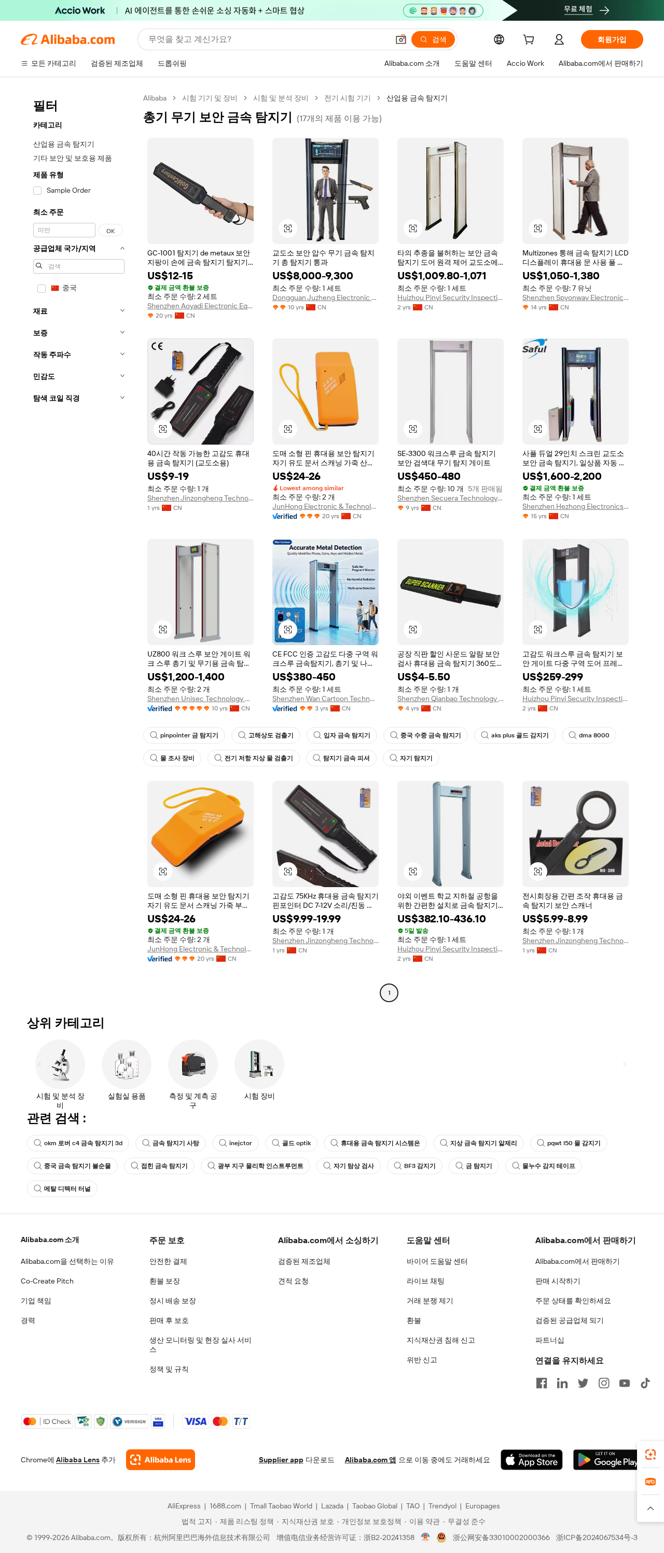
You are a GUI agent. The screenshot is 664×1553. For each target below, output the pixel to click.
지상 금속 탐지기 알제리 (483, 1143)
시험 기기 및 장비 (210, 98)
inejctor (240, 1143)
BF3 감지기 (420, 1166)
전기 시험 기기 (347, 98)
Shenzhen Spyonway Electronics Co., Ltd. (575, 297)
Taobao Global (374, 1506)
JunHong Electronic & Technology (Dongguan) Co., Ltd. (325, 506)
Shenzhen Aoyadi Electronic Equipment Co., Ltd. (200, 306)
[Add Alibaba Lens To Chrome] (160, 1459)
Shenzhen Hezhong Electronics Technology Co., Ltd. (575, 506)
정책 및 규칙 (169, 1369)
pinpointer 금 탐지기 (189, 735)
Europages (482, 1506)
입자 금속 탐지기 (347, 735)
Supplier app (281, 1460)
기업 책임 (36, 1300)
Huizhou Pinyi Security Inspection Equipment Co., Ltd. (450, 297)
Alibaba (155, 98)
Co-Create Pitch (47, 1281)
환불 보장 (164, 1281)
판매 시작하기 (557, 1281)
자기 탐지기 (416, 758)
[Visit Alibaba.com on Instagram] (604, 1383)
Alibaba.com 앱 (370, 1460)
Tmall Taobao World (281, 1506)
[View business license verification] (426, 1537)
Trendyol (442, 1506)
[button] (401, 39)
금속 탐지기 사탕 (176, 1143)
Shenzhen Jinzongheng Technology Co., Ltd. (200, 498)
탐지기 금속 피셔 (346, 758)
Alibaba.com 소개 (50, 1239)
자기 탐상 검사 (354, 1166)
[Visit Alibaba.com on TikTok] (645, 1383)
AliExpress (184, 1506)
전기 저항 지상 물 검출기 (259, 758)
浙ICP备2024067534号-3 (597, 1537)
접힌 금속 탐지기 (164, 1166)
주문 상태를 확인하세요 (573, 1300)
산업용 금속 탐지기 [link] (417, 98)
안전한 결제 (168, 1261)
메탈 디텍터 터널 (67, 1188)
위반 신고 (422, 1360)
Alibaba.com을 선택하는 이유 (67, 1261)
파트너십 (549, 1340)
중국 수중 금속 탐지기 (430, 735)
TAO (413, 1506)
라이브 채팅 (426, 1281)
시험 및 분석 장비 (281, 98)
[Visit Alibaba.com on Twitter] (583, 1383)
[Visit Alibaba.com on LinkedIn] (562, 1383)
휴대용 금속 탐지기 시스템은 (380, 1143)
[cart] (530, 41)
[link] (650, 1454)
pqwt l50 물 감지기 (574, 1143)
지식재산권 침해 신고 (441, 1340)
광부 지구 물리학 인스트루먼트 (260, 1166)
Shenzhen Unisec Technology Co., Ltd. (200, 698)
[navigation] (79, 546)
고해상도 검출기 (271, 735)
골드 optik (296, 1143)
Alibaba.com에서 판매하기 (577, 1261)
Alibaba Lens (78, 1460)
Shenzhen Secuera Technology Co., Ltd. (450, 498)
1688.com (225, 1506)
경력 (28, 1320)
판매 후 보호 (169, 1320)
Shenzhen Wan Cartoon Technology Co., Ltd (325, 698)
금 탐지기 (479, 1166)
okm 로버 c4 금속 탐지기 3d (83, 1143)
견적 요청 (293, 1281)
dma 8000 (594, 735)
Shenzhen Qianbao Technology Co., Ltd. (450, 698)
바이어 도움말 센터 (437, 1261)
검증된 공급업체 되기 (569, 1320)
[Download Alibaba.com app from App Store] (532, 1459)
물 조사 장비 (177, 758)
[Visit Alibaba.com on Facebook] (541, 1383)
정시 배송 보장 (172, 1300)
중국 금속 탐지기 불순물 (77, 1166)
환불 (414, 1320)
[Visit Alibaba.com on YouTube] (624, 1383)
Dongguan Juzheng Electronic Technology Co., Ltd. (325, 297)
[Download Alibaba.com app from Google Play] (608, 1459)
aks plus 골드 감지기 (520, 735)
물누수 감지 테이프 (548, 1166)
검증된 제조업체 (304, 1261)
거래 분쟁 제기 (430, 1300)
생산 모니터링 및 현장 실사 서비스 (200, 1344)
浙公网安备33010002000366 (501, 1537)
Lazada (332, 1506)
